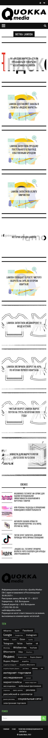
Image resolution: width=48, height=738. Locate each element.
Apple (17, 630)
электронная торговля (14, 703)
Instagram (31, 635)
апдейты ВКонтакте (27, 665)
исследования (13, 677)
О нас (14, 729)
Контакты (22, 731)
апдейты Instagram (9, 665)
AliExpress (7, 631)
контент (28, 678)
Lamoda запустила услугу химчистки (24, 193)
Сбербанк (29, 652)
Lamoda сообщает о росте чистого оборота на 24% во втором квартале (24, 281)
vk (37, 643)
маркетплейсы (12, 681)
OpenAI (14, 639)
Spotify (30, 639)
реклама (30, 690)
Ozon (22, 639)
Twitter (29, 643)
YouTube (33, 648)
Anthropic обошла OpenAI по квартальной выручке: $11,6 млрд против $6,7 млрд (27, 524)
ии (42, 668)
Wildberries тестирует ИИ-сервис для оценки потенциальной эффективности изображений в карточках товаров (29, 497)
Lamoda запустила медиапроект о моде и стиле (24, 324)
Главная (6, 729)
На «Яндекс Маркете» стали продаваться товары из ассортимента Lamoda (24, 62)
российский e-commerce (17, 693)
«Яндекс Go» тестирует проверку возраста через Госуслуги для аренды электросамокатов (29, 551)
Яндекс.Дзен (22, 657)
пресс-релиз (18, 690)
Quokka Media (23, 734)
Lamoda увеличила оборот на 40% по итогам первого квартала (24, 368)
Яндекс (9, 656)
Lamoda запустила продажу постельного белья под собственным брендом (24, 149)
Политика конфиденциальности (31, 729)
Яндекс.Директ (36, 657)
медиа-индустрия (30, 682)
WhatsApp (6, 648)
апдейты (25, 661)
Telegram (8, 643)
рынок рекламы (9, 699)
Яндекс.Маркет (11, 661)
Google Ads (19, 635)
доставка (26, 668)
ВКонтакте (9, 651)
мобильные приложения (30, 686)
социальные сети (29, 698)
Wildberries (20, 647)
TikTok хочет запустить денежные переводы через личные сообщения (28, 536)
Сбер (20, 652)
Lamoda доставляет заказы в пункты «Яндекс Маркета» (24, 105)
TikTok (20, 643)
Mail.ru (6, 639)
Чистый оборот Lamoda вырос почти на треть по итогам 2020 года (24, 412)
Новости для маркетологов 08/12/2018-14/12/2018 (24, 455)
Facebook (28, 630)
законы (35, 668)
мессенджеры (9, 686)
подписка (6, 690)
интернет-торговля (17, 672)
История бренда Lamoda (24, 237)
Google (7, 634)
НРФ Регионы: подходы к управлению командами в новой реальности (29, 508)
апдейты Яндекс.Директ (11, 668)
